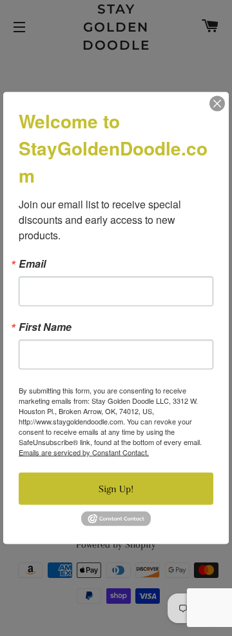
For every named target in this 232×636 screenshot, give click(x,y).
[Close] (217, 104)
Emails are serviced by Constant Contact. (84, 452)
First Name (45, 327)
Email (32, 264)
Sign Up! (116, 489)
